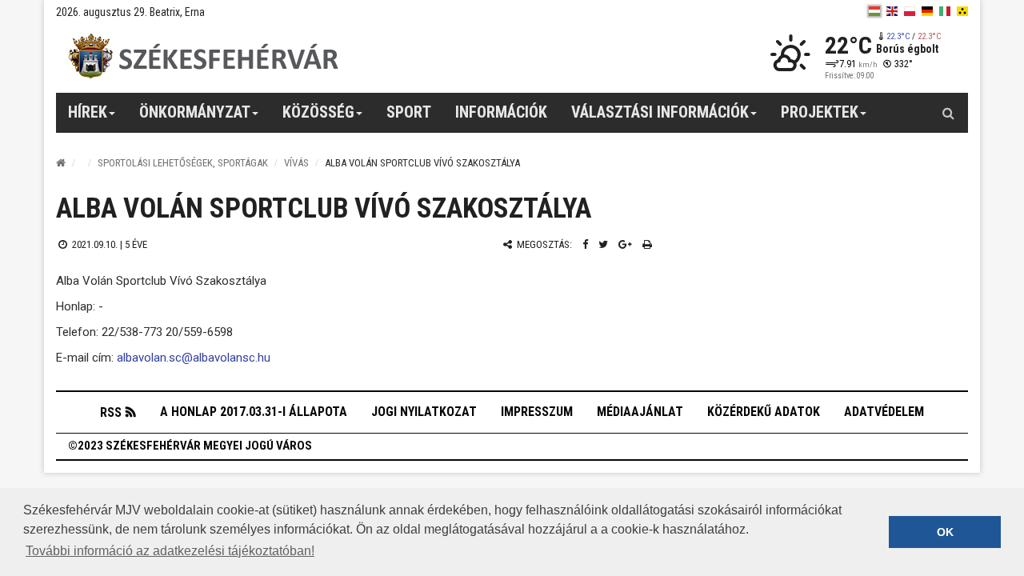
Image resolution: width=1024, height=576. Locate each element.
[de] (927, 11)
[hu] (874, 11)
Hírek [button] (87, 112)
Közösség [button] (318, 112)
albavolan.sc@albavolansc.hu (193, 357)
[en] (892, 11)
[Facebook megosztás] (585, 244)
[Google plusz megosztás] (625, 244)
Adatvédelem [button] (884, 411)
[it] (944, 11)
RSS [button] (111, 412)
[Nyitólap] (61, 163)
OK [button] (945, 532)
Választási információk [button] (660, 112)
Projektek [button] (819, 112)
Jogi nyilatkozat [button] (424, 411)
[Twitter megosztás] (603, 244)
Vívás (296, 163)
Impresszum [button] (537, 411)
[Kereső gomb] (948, 113)
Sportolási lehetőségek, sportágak (183, 163)
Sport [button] (408, 112)
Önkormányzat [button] (194, 112)
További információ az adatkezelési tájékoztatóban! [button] (170, 551)
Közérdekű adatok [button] (763, 411)
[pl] (909, 11)
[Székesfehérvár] (203, 56)
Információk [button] (501, 112)
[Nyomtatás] (647, 244)
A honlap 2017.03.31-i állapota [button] (253, 411)
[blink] (962, 11)
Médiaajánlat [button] (640, 411)
